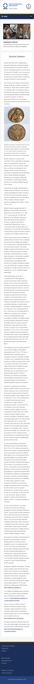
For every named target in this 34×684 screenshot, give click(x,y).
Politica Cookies (6, 673)
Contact (3, 651)
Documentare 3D (6, 661)
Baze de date (5, 658)
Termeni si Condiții (7, 670)
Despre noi (4, 648)
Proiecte (4, 663)
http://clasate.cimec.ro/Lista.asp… (14, 618)
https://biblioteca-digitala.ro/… (13, 587)
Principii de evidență (7, 646)
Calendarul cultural (10, 42)
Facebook (24, 46)
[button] (4, 16)
